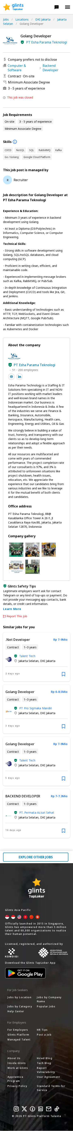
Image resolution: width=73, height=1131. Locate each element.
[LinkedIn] (41, 1109)
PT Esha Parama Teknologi (46, 42)
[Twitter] (24, 1109)
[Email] (49, 1109)
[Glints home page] (13, 7)
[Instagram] (16, 1109)
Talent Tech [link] (27, 656)
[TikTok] (57, 1109)
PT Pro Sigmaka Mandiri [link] (35, 708)
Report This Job (17, 616)
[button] (56, 7)
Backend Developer (50, 67)
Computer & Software (17, 67)
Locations (22, 19)
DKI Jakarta (42, 19)
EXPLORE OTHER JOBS (36, 857)
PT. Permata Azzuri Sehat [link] (36, 812)
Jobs (6, 19)
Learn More (12, 609)
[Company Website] (11, 377)
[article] (36, 657)
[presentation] (13, 7)
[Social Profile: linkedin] (19, 377)
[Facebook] (32, 1109)
